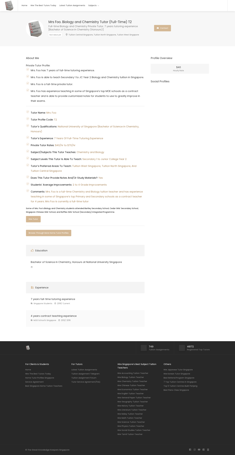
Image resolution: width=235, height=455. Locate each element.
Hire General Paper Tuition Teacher (134, 397)
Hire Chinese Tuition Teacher (131, 385)
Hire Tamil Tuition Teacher (130, 434)
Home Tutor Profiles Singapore (39, 377)
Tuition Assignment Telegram (85, 373)
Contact (164, 28)
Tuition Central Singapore (81, 34)
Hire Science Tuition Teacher (131, 422)
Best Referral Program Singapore (179, 377)
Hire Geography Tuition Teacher (133, 401)
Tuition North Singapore (105, 34)
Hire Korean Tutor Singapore (177, 373)
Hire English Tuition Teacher (131, 393)
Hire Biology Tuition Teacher (131, 377)
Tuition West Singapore (128, 34)
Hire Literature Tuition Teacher (132, 409)
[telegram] (208, 449)
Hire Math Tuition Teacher (130, 418)
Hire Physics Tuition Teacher (131, 426)
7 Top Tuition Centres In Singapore (180, 382)
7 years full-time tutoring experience (53, 299)
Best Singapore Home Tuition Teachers (43, 386)
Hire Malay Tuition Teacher (130, 414)
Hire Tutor (33, 219)
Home (24, 5)
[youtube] (199, 449)
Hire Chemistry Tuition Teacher (132, 381)
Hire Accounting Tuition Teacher (133, 373)
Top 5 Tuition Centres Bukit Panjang (180, 386)
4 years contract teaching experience (54, 316)
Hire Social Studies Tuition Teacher (134, 430)
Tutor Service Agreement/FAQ (85, 382)
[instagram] (194, 449)
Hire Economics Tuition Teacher (133, 389)
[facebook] (190, 449)
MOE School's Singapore (44, 320)
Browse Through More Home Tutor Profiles (49, 233)
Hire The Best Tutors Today (43, 5)
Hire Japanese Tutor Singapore (178, 369)
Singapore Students (42, 303)
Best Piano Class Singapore (176, 390)
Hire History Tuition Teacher (131, 405)
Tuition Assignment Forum (83, 377)
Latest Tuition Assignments (72, 5)
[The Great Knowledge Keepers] (8, 10)
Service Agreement (34, 382)
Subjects (92, 5)
